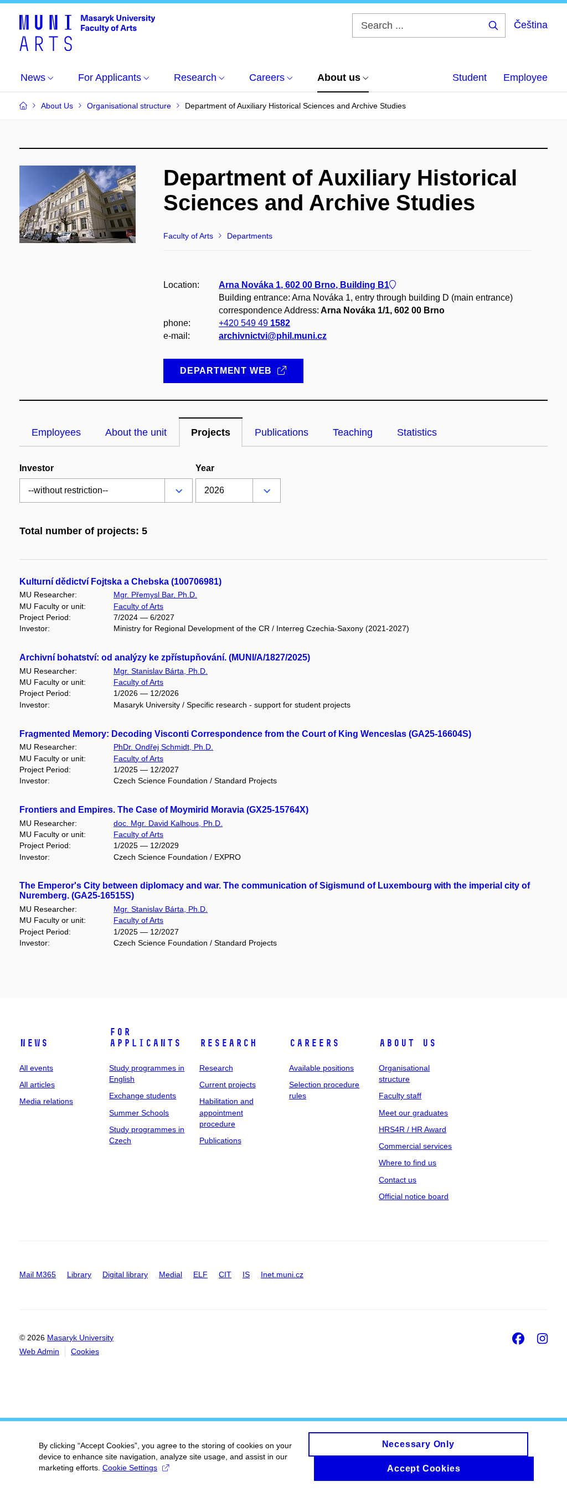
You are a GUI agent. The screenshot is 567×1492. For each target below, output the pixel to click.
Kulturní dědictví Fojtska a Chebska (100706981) (120, 581)
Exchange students (142, 1095)
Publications (220, 1140)
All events (36, 1067)
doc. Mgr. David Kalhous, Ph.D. (168, 823)
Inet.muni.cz (282, 1274)
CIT (225, 1274)
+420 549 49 (254, 323)
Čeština (531, 24)
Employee (525, 77)
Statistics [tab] (417, 432)
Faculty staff (400, 1095)
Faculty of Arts (138, 606)
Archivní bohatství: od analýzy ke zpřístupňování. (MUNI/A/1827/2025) (164, 657)
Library (79, 1274)
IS (246, 1274)
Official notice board (414, 1196)
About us (407, 1043)
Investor (36, 468)
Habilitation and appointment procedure (226, 1112)
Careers (314, 1043)
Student (469, 77)
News (33, 1043)
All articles (37, 1084)
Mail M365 (37, 1274)
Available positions (321, 1067)
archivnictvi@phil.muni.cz (273, 335)
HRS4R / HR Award (412, 1129)
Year (204, 468)
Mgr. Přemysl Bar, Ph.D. (155, 594)
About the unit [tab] (136, 432)
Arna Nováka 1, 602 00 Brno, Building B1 (304, 285)
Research (228, 1043)
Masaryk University (80, 1337)
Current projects (227, 1084)
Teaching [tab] (353, 432)
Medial (170, 1274)
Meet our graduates (413, 1112)
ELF (200, 1274)
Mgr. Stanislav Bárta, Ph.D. (161, 671)
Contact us (397, 1179)
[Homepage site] (87, 32)
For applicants (145, 1037)
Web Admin (39, 1351)
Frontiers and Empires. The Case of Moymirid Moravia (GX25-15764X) (163, 809)
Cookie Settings (129, 1467)
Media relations (46, 1101)
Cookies (85, 1351)
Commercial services (415, 1146)
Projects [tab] (210, 432)
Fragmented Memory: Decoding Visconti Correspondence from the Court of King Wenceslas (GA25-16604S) (245, 734)
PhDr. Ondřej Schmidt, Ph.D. (163, 746)
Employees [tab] (56, 432)
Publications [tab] (281, 432)
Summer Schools (139, 1112)
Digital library (125, 1274)
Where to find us (407, 1162)
